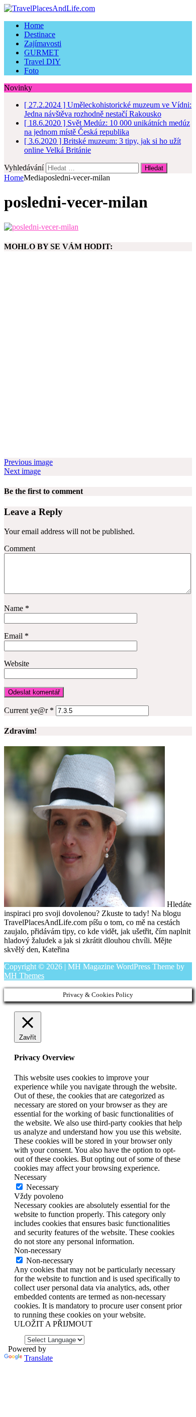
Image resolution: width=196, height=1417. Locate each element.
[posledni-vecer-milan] (41, 227)
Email (14, 636)
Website (16, 663)
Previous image (28, 462)
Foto (31, 70)
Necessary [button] (30, 1177)
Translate (38, 1358)
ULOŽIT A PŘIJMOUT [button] (53, 1324)
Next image (22, 471)
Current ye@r (29, 710)
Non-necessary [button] (37, 1250)
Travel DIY (42, 61)
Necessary (42, 1187)
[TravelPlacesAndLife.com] (98, 8)
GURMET (41, 52)
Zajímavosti (42, 43)
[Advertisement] (98, 360)
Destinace (39, 34)
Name (14, 608)
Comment (19, 548)
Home (34, 25)
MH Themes (24, 975)
